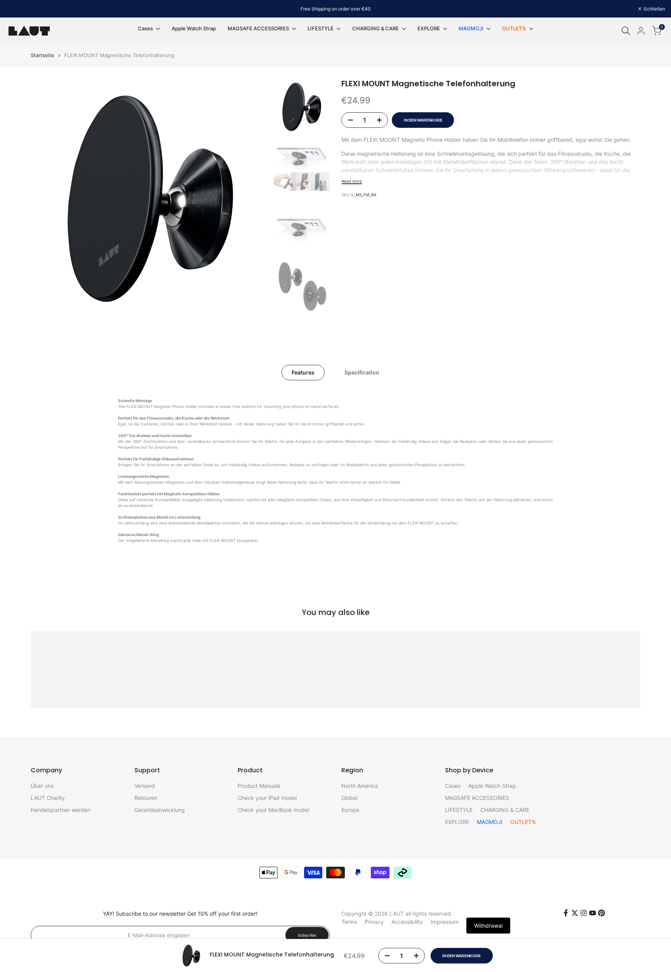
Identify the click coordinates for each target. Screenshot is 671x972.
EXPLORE (457, 822)
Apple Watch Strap (492, 785)
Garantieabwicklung (159, 810)
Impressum (445, 921)
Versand (144, 785)
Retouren (145, 797)
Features (303, 372)
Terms (349, 921)
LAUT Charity (48, 797)
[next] (254, 198)
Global (349, 797)
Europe (350, 810)
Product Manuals (259, 785)
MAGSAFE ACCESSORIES (477, 797)
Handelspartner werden (60, 810)
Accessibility (407, 921)
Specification (361, 372)
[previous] (46, 198)
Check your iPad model (267, 797)
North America (359, 785)
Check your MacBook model (273, 810)
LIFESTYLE (459, 810)
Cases (453, 785)
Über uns (42, 785)
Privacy (374, 921)
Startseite (42, 55)
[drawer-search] (626, 30)
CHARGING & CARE (504, 810)
